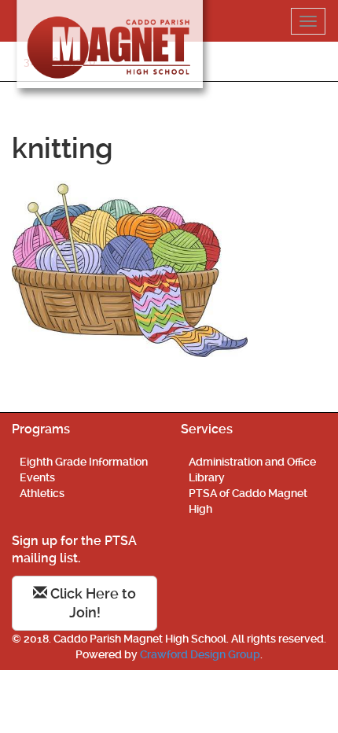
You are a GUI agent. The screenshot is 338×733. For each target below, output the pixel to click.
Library (207, 477)
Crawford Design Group (200, 654)
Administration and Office (252, 461)
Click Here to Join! (91, 603)
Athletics (42, 493)
